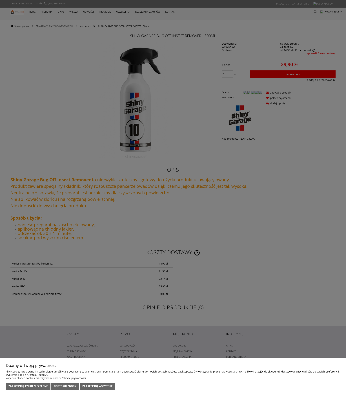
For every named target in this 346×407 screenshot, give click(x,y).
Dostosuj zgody (65, 386)
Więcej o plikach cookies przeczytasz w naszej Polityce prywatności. (46, 378)
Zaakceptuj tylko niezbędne (28, 386)
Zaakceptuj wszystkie (97, 386)
